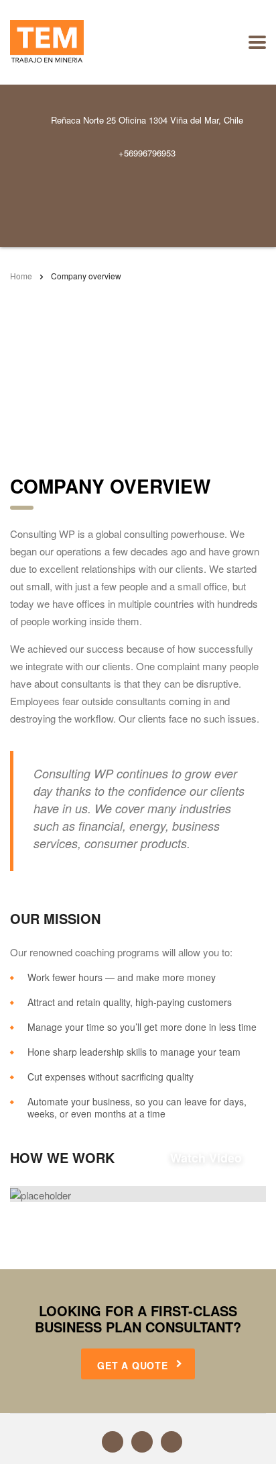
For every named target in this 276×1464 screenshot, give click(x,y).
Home (21, 275)
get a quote (132, 1365)
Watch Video (143, 1157)
